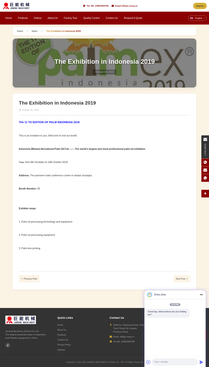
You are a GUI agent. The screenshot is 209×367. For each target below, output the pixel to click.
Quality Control (91, 18)
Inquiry (200, 6)
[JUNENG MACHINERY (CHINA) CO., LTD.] (16, 6)
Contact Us (112, 18)
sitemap (61, 349)
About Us (53, 18)
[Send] (201, 362)
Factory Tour (70, 18)
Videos (37, 18)
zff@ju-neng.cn (130, 6)
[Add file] (148, 362)
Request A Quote (133, 18)
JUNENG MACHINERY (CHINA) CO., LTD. (106, 362)
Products (23, 18)
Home (8, 18)
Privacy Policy (64, 344)
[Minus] (201, 294)
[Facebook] (7, 345)
